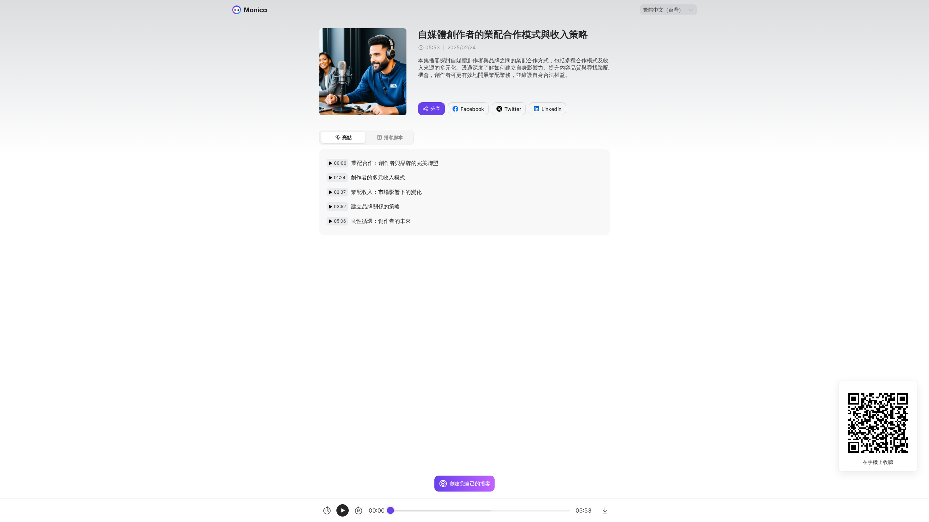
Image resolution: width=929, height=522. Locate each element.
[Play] (342, 510)
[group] (455, 510)
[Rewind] (326, 510)
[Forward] (358, 510)
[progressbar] (480, 510)
